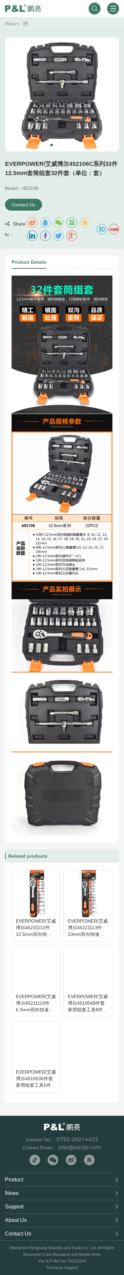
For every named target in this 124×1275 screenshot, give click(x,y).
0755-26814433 (77, 1139)
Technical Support (62, 1267)
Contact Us (23, 204)
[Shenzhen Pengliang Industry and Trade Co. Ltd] (23, 8)
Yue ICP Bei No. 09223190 (62, 1261)
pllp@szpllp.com (80, 1147)
